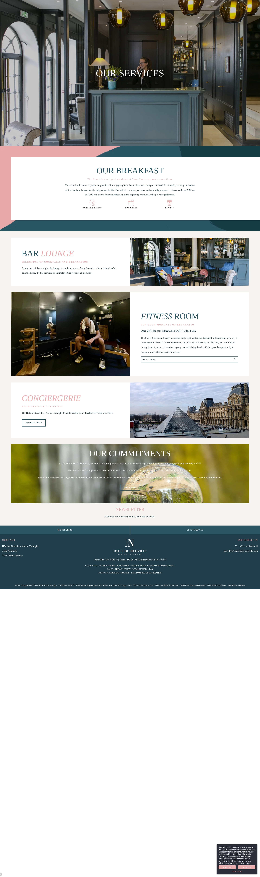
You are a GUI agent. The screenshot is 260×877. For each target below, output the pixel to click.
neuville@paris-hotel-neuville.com (241, 550)
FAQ (151, 569)
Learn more (237, 871)
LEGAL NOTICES (139, 569)
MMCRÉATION (155, 572)
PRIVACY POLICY (123, 569)
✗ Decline (246, 867)
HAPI (133, 572)
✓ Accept (227, 867)
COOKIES (125, 572)
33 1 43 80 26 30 (249, 546)
